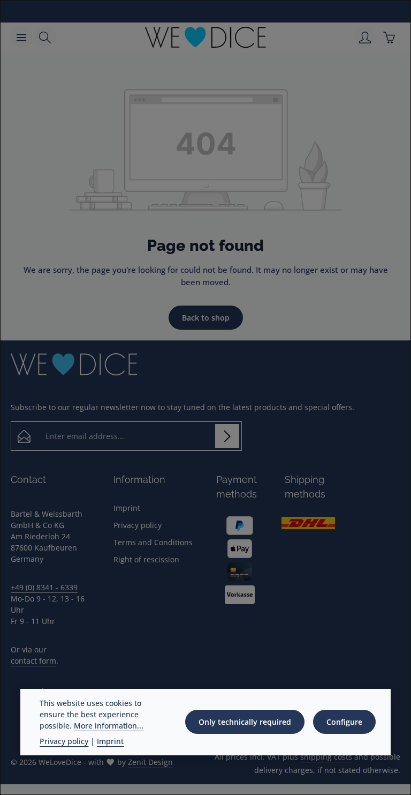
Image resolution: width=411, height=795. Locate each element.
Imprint (126, 508)
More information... (108, 725)
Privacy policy (137, 525)
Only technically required (245, 722)
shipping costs (326, 757)
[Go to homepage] (205, 37)
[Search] (45, 37)
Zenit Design (150, 762)
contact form (33, 661)
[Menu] (21, 37)
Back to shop (206, 318)
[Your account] (365, 37)
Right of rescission (146, 559)
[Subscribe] (227, 436)
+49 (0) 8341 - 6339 (44, 587)
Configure (344, 722)
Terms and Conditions (153, 542)
